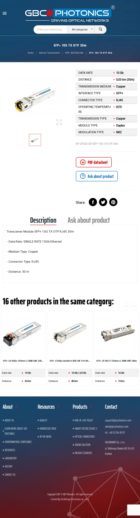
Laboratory (11, 458)
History (8, 466)
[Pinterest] (113, 202)
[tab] (97, 176)
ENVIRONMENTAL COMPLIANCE (18, 441)
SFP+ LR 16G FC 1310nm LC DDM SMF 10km (116, 360)
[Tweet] (103, 202)
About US (9, 420)
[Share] (93, 202)
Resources (10, 450)
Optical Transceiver (85, 436)
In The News (45, 436)
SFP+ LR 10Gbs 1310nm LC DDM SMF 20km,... (23, 360)
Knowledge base (48, 428)
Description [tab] (43, 221)
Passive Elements (83, 453)
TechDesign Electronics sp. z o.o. (75, 499)
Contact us (10, 474)
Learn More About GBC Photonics (16, 431)
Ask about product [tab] (89, 221)
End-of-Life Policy (84, 420)
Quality (43, 420)
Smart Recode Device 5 (86, 428)
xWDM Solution (82, 444)
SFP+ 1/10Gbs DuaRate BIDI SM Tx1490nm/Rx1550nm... (70, 360)
